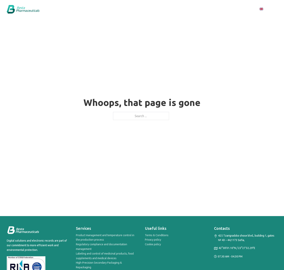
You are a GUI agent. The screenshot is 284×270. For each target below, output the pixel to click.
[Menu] (252, 9)
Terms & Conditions (156, 235)
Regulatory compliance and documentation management (101, 246)
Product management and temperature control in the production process (105, 237)
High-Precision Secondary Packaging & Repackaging (99, 265)
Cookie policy (153, 244)
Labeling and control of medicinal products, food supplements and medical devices (105, 256)
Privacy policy (153, 239)
